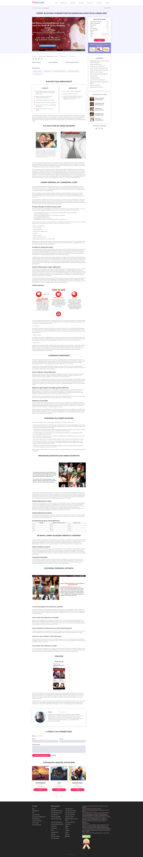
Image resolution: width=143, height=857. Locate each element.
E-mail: (61, 739)
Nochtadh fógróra (36, 818)
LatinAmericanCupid (55, 836)
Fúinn (33, 812)
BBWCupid (67, 836)
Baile (57, 3)
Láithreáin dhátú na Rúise (70, 810)
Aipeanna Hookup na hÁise (72, 62)
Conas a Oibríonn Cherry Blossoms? (97, 79)
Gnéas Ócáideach (54, 814)
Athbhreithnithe (63, 3)
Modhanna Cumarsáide (95, 85)
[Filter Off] (92, 99)
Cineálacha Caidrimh (37, 71)
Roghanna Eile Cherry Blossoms (96, 87)
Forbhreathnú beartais (37, 820)
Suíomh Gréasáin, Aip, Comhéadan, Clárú (98, 68)
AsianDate (53, 834)
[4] (40, 736)
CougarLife (67, 830)
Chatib (52, 830)
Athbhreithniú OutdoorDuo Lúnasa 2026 (99, 120)
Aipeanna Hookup (36, 62)
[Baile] (38, 2)
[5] (42, 736)
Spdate (66, 832)
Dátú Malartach (47, 71)
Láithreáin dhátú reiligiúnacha (59, 71)
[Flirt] (106, 49)
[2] (38, 736)
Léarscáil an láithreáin (36, 824)
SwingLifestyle (54, 828)
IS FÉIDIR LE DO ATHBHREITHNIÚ (41, 755)
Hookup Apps (81, 3)
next (61, 796)
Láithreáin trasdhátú (69, 816)
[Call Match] (92, 114)
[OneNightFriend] (93, 49)
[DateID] (92, 109)
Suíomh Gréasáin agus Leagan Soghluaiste (99, 74)
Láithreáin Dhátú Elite (69, 814)
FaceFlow (67, 834)
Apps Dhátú (53, 808)
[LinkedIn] (36, 59)
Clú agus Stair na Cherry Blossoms (97, 66)
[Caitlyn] (40, 717)
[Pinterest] (41, 59)
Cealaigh (54, 755)
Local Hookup (99, 3)
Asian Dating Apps (53, 62)
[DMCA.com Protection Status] (86, 837)
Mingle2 (66, 826)
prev (57, 796)
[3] (39, 736)
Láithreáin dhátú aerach (70, 812)
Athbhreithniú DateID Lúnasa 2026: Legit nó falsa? (99, 110)
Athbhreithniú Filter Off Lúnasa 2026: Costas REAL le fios (99, 100)
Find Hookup (90, 3)
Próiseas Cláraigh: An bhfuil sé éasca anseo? (99, 70)
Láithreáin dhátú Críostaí (56, 812)
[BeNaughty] (99, 49)
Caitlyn (50, 712)
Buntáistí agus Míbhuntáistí (95, 64)
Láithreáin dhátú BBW (55, 816)
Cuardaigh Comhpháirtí (95, 78)
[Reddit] (96, 128)
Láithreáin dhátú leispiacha (56, 822)
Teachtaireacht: (36, 744)
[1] (36, 736)
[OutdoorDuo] (92, 120)
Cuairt (99, 40)
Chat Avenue (53, 826)
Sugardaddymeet (54, 832)
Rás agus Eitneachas (37, 74)
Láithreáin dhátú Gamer (70, 822)
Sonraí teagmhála (36, 814)
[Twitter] (39, 59)
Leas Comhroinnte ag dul (73, 71)
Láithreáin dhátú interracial (57, 810)
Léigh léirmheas (40, 786)
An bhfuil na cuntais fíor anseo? (96, 72)
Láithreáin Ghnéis (69, 808)
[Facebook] (33, 59)
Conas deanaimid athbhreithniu (39, 816)
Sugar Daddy (72, 3)
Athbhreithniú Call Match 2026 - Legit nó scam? (99, 115)
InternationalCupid (55, 838)
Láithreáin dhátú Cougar (56, 818)
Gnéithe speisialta (93, 76)
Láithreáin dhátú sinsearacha (57, 824)
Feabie (66, 828)
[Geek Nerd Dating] (92, 104)
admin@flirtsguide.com (91, 811)
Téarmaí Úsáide (35, 822)
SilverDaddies (68, 824)
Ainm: (33, 739)
